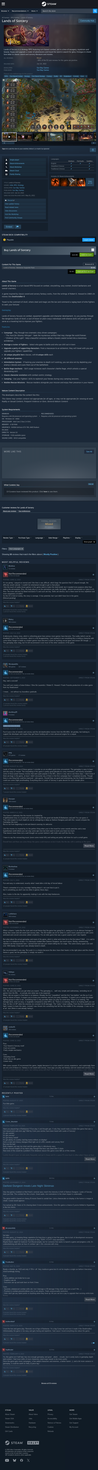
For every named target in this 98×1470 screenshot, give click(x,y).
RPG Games (15, 18)
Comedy (76, 76)
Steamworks (9, 1423)
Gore (82, 76)
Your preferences (24, 511)
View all (91, 484)
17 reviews (22, 755)
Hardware (32, 1423)
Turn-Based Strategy (38, 76)
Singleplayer (67, 76)
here (45, 492)
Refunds (51, 1431)
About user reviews (9, 511)
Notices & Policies (54, 1423)
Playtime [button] (66, 538)
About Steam (10, 1414)
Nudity (56, 76)
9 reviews (12, 869)
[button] (5, 11)
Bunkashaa (13, 867)
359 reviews (12, 622)
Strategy (27, 76)
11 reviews (12, 568)
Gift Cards (9, 1431)
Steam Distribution (12, 1427)
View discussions (11, 211)
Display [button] (78, 538)
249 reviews (12, 916)
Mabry (11, 619)
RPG (6, 76)
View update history (12, 204)
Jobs (30, 1419)
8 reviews (12, 715)
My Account (73, 1427)
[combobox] (67, 11)
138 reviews (12, 801)
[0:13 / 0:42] (49, 105)
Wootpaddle (13, 664)
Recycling (32, 1427)
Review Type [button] (8, 538)
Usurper (12, 799)
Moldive (12, 566)
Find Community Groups (13, 218)
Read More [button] (89, 846)
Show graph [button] (88, 542)
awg (10, 753)
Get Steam (73, 1414)
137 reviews (22, 666)
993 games (12, 666)
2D (61, 76)
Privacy (50, 1414)
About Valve (33, 1414)
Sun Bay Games (43, 68)
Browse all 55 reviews (49, 1383)
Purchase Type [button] (24, 538)
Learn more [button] (88, 240)
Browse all (89, 264)
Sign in (4, 149)
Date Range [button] (52, 538)
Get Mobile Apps (75, 1419)
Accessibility (52, 1419)
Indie (11, 185)
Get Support (73, 1423)
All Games (5, 18)
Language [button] (39, 538)
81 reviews (12, 974)
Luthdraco (13, 914)
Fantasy (49, 76)
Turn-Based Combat (16, 76)
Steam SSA (9, 1419)
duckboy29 (13, 712)
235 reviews (12, 1029)
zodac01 (12, 1027)
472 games (12, 755)
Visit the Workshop (12, 214)
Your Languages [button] (15, 549)
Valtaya (11, 972)
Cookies (51, 1427)
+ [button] (86, 76)
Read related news (11, 207)
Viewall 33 (90, 182)
